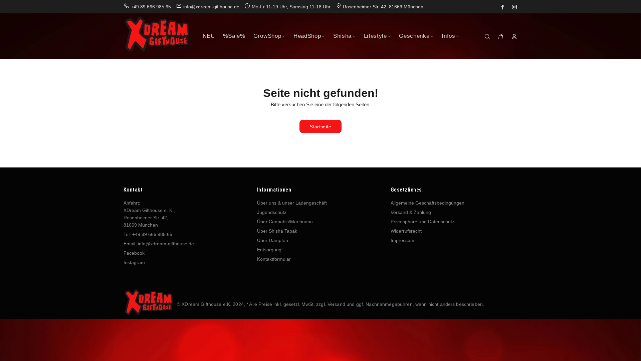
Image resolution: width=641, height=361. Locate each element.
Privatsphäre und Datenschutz (422, 221)
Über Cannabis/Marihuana (285, 221)
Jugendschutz (271, 212)
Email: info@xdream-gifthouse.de (159, 243)
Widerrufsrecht (406, 231)
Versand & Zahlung (411, 212)
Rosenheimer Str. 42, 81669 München (383, 6)
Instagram (134, 262)
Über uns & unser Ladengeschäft (292, 203)
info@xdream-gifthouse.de (211, 6)
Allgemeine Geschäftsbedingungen (427, 203)
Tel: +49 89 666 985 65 (148, 234)
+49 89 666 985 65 (151, 6)
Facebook (134, 253)
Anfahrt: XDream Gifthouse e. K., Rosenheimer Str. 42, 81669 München (149, 214)
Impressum (402, 240)
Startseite (320, 126)
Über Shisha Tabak (277, 231)
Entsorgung (269, 249)
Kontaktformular (274, 259)
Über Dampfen (272, 240)
